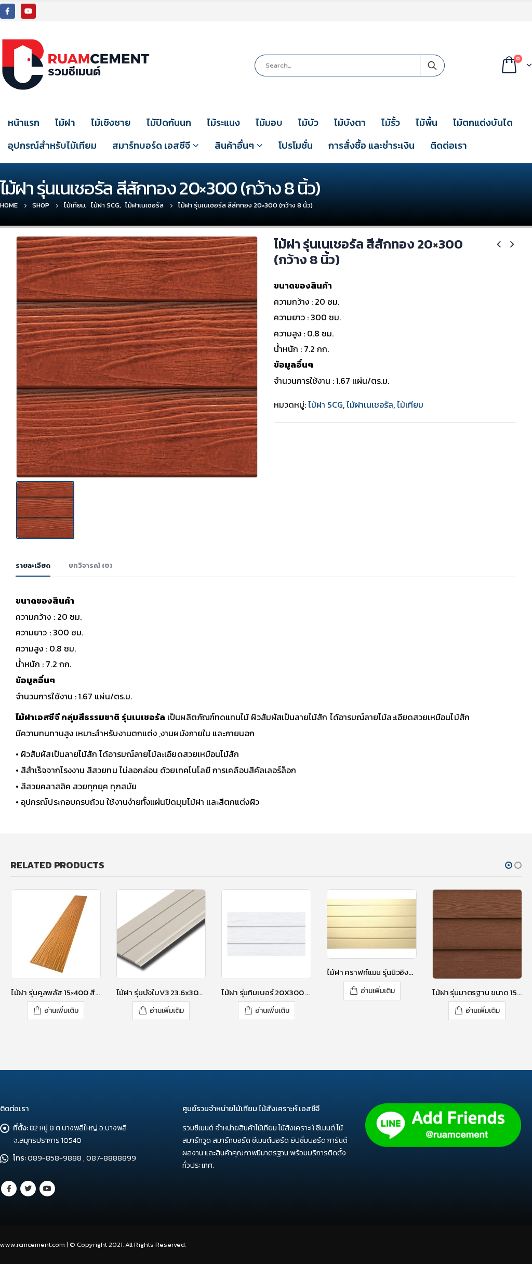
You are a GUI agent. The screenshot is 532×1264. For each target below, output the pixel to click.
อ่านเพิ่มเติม (61, 1010)
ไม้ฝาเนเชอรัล (370, 404)
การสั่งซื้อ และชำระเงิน (371, 145)
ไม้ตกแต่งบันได (483, 122)
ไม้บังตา (350, 122)
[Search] (432, 65)
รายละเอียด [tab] (33, 565)
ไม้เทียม (410, 404)
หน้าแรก (23, 122)
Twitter (28, 1188)
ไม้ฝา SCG (325, 404)
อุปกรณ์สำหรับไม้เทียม (52, 145)
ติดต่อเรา (448, 145)
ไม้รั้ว (390, 122)
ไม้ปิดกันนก (169, 122)
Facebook (9, 1188)
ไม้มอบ (269, 122)
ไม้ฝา (65, 122)
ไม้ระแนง (223, 122)
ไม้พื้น (426, 122)
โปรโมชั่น (295, 145)
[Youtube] (28, 11)
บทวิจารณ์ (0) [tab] (90, 565)
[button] (508, 865)
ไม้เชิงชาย (111, 122)
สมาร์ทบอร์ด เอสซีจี (151, 145)
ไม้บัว (308, 122)
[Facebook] (7, 11)
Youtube (47, 1188)
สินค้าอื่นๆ (234, 145)
